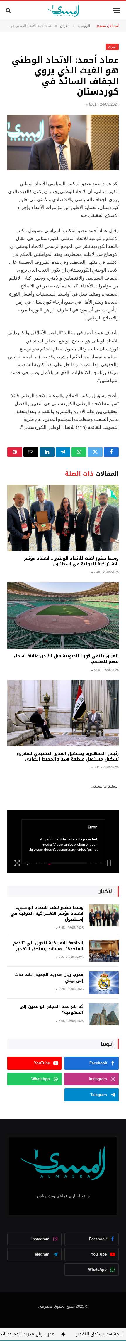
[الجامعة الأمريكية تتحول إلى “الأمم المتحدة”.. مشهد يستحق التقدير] (104, 951)
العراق (112, 46)
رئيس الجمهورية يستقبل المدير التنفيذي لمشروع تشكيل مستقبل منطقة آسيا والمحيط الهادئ (67, 756)
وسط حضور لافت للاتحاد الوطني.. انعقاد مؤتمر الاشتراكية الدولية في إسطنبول (71, 561)
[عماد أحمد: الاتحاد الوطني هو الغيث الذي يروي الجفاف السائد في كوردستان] (63, 142)
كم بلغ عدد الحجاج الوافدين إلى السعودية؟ (51, 1009)
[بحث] (9, 10)
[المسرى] (63, 10)
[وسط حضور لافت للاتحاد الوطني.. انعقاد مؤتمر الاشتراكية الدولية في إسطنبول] (63, 518)
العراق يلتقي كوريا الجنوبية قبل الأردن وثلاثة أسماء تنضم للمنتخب (66, 659)
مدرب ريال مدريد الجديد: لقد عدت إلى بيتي (49, 977)
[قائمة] (116, 10)
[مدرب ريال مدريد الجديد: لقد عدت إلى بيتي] (104, 982)
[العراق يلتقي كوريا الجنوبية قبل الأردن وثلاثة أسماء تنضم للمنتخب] (63, 615)
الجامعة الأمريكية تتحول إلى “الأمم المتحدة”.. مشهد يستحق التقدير (48, 946)
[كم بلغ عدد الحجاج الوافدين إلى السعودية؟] (104, 1014)
